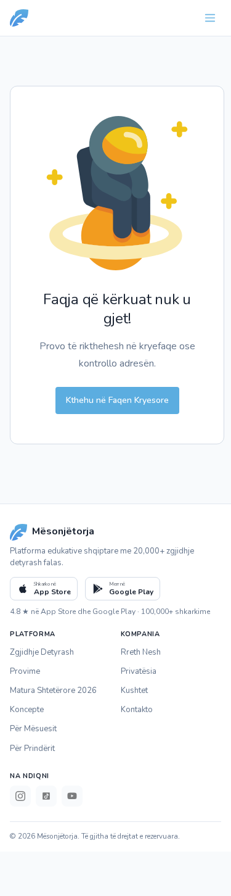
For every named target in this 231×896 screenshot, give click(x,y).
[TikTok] (46, 796)
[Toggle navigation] (210, 18)
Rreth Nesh (141, 652)
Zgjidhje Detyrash (42, 652)
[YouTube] (72, 796)
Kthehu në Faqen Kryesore (117, 400)
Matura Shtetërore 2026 (53, 690)
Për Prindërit (32, 748)
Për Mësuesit (33, 728)
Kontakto (137, 709)
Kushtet (134, 690)
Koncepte (27, 709)
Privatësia (138, 671)
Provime (25, 671)
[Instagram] (20, 796)
